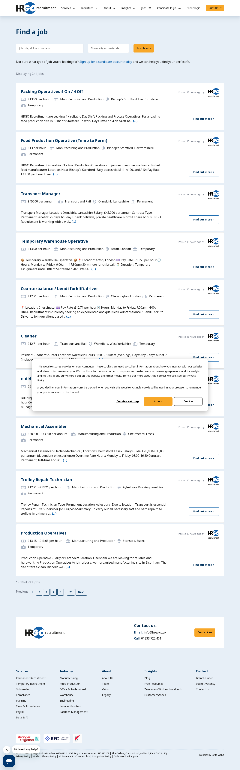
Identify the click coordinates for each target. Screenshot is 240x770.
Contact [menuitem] (202, 671)
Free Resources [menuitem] (153, 683)
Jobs (144, 8)
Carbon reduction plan (126, 756)
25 (70, 592)
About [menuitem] (106, 671)
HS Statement (66, 756)
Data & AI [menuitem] (22, 717)
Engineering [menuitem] (67, 700)
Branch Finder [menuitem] (204, 678)
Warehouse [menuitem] (67, 695)
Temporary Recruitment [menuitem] (30, 683)
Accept (158, 401)
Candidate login (167, 8)
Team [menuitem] (105, 683)
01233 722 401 (151, 638)
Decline (188, 401)
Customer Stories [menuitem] (155, 695)
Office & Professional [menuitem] (73, 689)
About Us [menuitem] (107, 678)
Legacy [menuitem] (106, 695)
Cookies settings (127, 401)
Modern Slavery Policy (45, 756)
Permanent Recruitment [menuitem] (31, 678)
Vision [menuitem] (105, 689)
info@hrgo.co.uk (155, 632)
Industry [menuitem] (66, 671)
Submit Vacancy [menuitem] (205, 683)
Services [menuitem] (22, 671)
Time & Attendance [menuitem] (28, 706)
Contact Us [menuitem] (203, 689)
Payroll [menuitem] (20, 712)
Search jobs (143, 48)
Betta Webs (218, 755)
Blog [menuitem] (147, 678)
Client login (193, 8)
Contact (213, 8)
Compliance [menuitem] (23, 695)
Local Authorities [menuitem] (70, 706)
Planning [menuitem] (21, 700)
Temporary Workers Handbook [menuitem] (163, 689)
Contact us (204, 632)
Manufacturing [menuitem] (69, 678)
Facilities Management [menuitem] (74, 712)
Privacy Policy (23, 756)
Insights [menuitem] (150, 671)
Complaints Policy (102, 756)
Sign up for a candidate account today (106, 62)
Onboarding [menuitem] (23, 689)
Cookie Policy (82, 756)
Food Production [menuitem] (70, 683)
